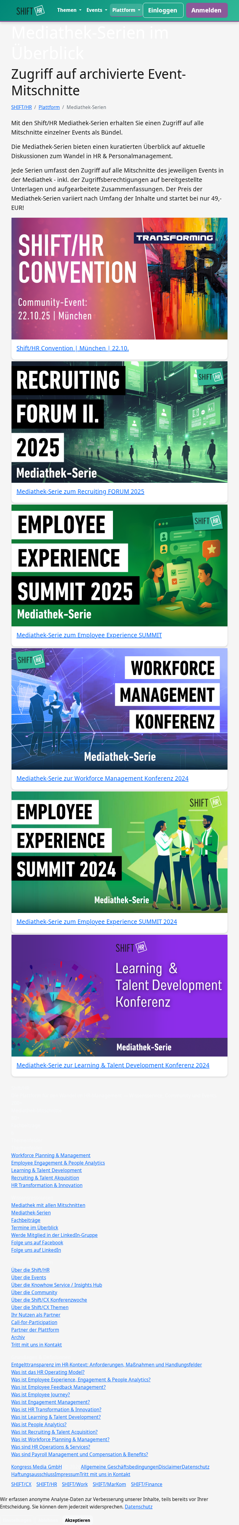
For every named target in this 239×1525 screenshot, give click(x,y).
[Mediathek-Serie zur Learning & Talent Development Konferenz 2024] (119, 995)
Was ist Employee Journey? (40, 1394)
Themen (67, 10)
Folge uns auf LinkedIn (36, 1250)
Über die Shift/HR (30, 1269)
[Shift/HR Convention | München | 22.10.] (119, 278)
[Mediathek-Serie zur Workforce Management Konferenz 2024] (119, 709)
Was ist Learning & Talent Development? (56, 1416)
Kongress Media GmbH (36, 1466)
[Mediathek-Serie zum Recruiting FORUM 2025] (119, 422)
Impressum (67, 1474)
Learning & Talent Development (46, 1170)
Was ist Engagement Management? (50, 1402)
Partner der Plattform (35, 1329)
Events (95, 10)
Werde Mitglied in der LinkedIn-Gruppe (54, 1235)
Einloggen (162, 10)
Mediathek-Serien (31, 1212)
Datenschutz (195, 1466)
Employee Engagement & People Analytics (58, 1162)
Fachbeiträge (25, 1220)
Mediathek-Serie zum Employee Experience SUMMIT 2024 (96, 921)
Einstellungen (17, 1520)
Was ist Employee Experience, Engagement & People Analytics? (81, 1379)
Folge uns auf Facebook (37, 1242)
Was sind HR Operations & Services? (50, 1446)
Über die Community (34, 1292)
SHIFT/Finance (146, 1484)
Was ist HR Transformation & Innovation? (56, 1409)
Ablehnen (48, 1520)
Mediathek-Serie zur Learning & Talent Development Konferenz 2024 (112, 1065)
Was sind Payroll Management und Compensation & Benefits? (79, 1454)
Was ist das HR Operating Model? (48, 1372)
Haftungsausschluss (33, 1474)
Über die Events (28, 1277)
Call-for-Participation (34, 1322)
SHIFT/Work (75, 1484)
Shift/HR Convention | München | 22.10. (72, 348)
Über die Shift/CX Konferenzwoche (49, 1299)
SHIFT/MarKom (109, 1484)
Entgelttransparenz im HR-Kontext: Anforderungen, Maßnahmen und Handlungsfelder (106, 1364)
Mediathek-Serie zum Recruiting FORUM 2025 (80, 491)
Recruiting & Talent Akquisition (45, 1177)
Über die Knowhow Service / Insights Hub (56, 1284)
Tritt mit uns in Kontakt (36, 1344)
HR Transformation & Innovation (46, 1185)
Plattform (124, 10)
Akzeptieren (77, 1520)
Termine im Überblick (34, 1227)
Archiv (18, 1337)
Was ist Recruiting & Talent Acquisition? (54, 1431)
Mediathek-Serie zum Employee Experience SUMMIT (89, 635)
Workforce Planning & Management (51, 1155)
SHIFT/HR (21, 107)
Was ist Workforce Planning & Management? (60, 1439)
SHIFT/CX (21, 1484)
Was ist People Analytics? (39, 1424)
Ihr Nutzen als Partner (35, 1314)
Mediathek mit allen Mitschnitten (48, 1205)
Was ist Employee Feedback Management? (58, 1387)
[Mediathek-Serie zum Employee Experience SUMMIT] (119, 565)
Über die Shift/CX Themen (39, 1307)
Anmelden (206, 10)
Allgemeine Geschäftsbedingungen (119, 1466)
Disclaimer (170, 1466)
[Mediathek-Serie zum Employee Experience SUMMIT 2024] (119, 852)
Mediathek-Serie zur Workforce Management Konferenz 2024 (102, 778)
